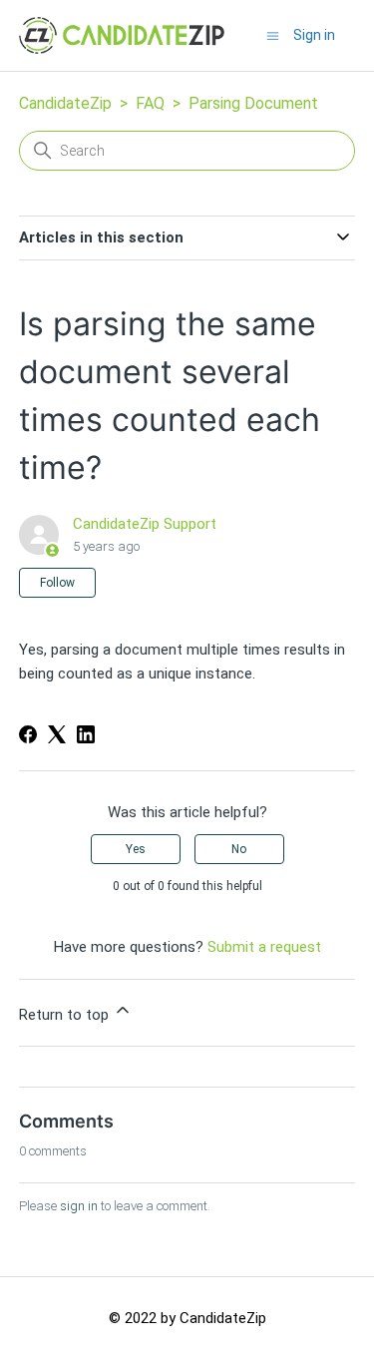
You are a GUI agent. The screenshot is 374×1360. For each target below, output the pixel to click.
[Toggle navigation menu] (272, 35)
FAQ (150, 103)
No (238, 849)
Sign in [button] (314, 35)
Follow (57, 583)
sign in (79, 1205)
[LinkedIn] (86, 734)
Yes (136, 849)
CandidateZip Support (144, 524)
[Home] (121, 35)
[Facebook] (28, 734)
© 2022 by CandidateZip (187, 1318)
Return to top (66, 1015)
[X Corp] (57, 734)
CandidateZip (65, 103)
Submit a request (264, 947)
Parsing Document (253, 103)
